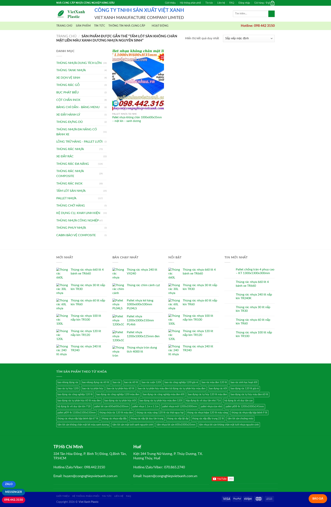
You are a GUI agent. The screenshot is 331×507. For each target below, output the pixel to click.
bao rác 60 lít (131, 382)
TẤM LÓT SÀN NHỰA (71, 190)
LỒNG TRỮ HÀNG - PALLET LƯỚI (79, 141)
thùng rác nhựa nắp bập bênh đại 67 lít (77, 418)
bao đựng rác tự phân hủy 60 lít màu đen (79, 400)
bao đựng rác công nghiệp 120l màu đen (117, 394)
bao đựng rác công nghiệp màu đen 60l (163, 394)
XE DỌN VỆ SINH (68, 77)
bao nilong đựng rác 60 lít (95, 382)
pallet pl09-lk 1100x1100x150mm (76, 412)
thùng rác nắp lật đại (177, 418)
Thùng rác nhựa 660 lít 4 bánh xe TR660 (252, 283)
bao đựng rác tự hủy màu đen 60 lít (249, 394)
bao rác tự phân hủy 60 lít (120, 388)
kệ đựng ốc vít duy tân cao (238, 400)
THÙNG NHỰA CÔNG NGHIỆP (77, 220)
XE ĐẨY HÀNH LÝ (68, 114)
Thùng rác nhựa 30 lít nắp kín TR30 (253, 309)
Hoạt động (160, 25)
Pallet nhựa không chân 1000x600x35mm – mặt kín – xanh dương (137, 119)
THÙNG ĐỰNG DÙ (69, 121)
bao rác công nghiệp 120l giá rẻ (181, 382)
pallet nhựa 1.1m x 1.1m (145, 406)
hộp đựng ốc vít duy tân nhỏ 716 (203, 400)
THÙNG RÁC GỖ (68, 85)
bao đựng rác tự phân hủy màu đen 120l (160, 400)
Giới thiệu (170, 3)
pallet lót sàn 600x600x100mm (111, 406)
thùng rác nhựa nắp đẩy (114, 418)
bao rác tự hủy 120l (68, 388)
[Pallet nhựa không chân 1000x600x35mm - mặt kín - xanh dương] (138, 80)
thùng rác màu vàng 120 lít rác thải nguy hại (160, 412)
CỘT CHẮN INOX (68, 99)
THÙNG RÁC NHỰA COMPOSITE (70, 174)
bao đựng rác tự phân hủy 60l (120, 400)
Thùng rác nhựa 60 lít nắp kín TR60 (253, 321)
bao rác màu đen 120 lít (214, 382)
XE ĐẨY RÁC (65, 156)
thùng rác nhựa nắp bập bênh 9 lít (249, 412)
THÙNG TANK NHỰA (71, 70)
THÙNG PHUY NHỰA (71, 227)
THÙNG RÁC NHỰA (70, 149)
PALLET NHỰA (66, 198)
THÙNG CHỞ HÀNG (70, 205)
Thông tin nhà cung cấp (126, 25)
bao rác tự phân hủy (92, 388)
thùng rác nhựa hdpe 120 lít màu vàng (207, 412)
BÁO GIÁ (317, 498)
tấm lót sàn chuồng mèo (240, 418)
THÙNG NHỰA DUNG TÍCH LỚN (79, 62)
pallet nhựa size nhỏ (211, 406)
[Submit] (271, 14)
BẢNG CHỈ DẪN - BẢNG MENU (78, 107)
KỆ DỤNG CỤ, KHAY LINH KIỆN (78, 213)
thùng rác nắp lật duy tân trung (146, 418)
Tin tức (209, 3)
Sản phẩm (83, 25)
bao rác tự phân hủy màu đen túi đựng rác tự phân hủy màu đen (171, 388)
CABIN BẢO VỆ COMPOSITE (76, 235)
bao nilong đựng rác (67, 382)
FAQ (231, 3)
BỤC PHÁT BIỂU (67, 92)
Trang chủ (64, 25)
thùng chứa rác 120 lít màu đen (116, 412)
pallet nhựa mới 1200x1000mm (179, 406)
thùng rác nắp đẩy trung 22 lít (208, 418)
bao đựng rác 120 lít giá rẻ (245, 388)
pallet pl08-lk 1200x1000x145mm (245, 406)
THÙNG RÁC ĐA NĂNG (72, 163)
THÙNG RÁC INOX (69, 183)
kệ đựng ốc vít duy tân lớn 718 (74, 406)
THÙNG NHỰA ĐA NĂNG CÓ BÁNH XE (76, 132)
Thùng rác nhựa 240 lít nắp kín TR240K (254, 296)
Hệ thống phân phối (190, 3)
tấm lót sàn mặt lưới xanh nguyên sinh (132, 425)
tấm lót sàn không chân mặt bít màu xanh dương (83, 425)
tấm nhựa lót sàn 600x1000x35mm (176, 425)
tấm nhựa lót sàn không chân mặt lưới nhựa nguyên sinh (229, 425)
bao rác (116, 382)
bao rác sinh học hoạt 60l (244, 382)
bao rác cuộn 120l (151, 382)
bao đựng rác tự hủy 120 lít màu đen (207, 394)
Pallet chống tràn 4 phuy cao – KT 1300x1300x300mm (255, 271)
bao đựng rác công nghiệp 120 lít (75, 394)
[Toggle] (105, 149)
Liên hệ (221, 3)
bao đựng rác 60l (218, 388)
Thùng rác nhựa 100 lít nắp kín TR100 (254, 334)
